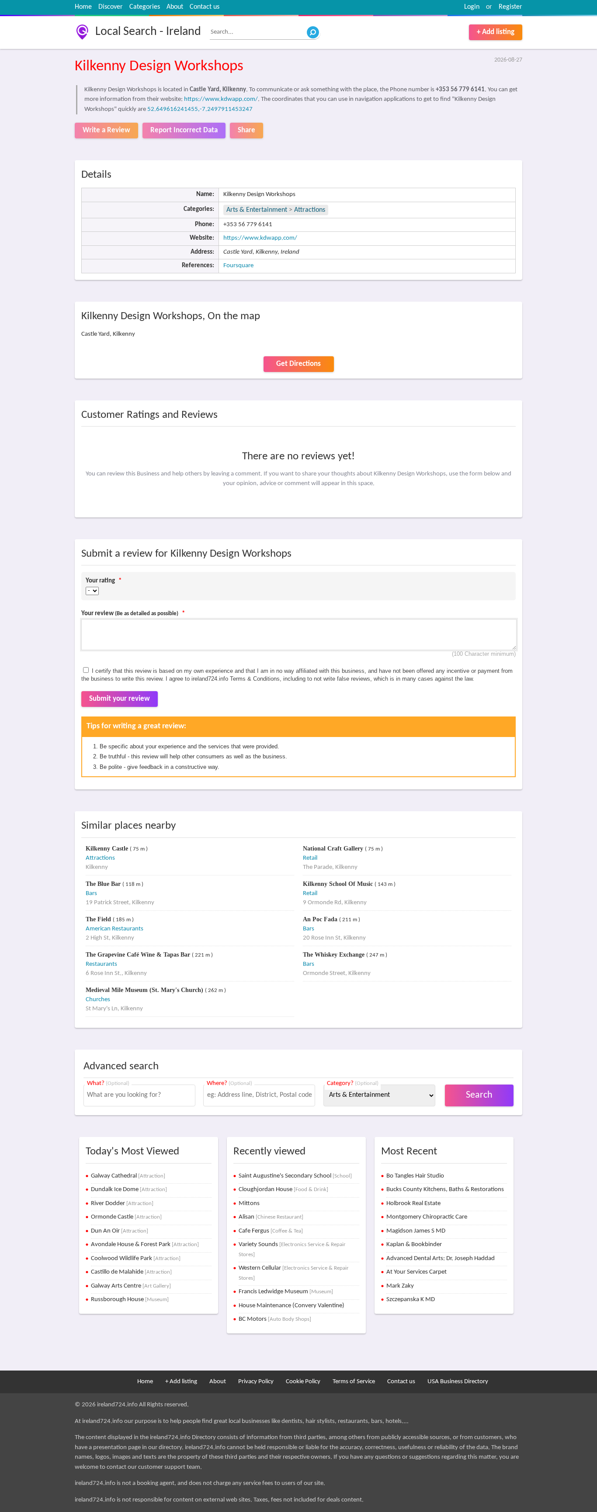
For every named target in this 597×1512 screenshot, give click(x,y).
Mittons (249, 1203)
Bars (91, 893)
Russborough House (130, 1299)
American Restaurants (114, 929)
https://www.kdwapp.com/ (221, 99)
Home (83, 6)
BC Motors (275, 1319)
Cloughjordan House (283, 1189)
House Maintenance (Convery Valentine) (291, 1305)
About (175, 6)
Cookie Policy (303, 1381)
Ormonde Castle (126, 1217)
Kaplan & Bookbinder (414, 1244)
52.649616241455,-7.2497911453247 (200, 109)
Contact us (204, 6)
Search (479, 1095)
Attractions (309, 210)
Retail (310, 858)
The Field (99, 919)
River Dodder (122, 1203)
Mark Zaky (400, 1286)
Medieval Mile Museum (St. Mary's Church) (145, 990)
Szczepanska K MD (410, 1299)
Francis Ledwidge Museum (286, 1291)
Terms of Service (354, 1381)
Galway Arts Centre (131, 1286)
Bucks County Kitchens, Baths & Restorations (445, 1189)
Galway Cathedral (128, 1176)
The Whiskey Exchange (334, 954)
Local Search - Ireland (148, 32)
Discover (110, 6)
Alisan (271, 1217)
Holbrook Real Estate (413, 1203)
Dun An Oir (119, 1231)
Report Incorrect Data (184, 130)
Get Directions (298, 364)
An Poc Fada (321, 919)
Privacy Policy (256, 1381)
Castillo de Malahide (131, 1272)
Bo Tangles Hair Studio (415, 1176)
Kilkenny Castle (108, 848)
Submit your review (119, 699)
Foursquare (238, 265)
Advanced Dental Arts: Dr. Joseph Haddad (440, 1258)
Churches (98, 999)
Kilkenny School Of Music (339, 884)
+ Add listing (495, 32)
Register (510, 6)
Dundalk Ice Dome (129, 1189)
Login (471, 6)
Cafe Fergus (271, 1231)
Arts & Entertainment (257, 210)
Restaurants (101, 964)
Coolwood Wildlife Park (135, 1258)
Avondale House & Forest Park (145, 1244)
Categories (144, 6)
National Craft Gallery (334, 848)
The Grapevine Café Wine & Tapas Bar (139, 954)
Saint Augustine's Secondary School (295, 1176)
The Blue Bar (104, 884)
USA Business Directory (457, 1381)
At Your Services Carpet (416, 1272)
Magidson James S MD (415, 1231)
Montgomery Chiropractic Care (426, 1217)
